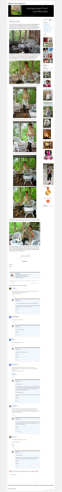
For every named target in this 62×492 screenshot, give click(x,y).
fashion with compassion (16, 3)
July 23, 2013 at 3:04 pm (15, 317)
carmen (17, 22)
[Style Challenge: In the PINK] (50, 39)
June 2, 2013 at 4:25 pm (15, 406)
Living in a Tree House (14, 21)
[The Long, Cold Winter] (45, 39)
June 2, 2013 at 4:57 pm (15, 365)
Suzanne (13, 436)
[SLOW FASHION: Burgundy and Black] (50, 55)
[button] (24, 41)
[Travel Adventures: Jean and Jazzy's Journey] (50, 50)
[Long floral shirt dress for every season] (45, 55)
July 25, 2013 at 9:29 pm (19, 327)
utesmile (13, 288)
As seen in (16, 15)
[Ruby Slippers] (45, 60)
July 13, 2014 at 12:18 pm (19, 301)
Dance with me (25, 15)
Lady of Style (14, 364)
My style (34, 15)
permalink (14, 281)
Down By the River (12, 19)
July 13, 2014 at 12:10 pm (15, 289)
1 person (20, 431)
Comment (36, 481)
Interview (30, 15)
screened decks (33, 280)
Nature (19, 280)
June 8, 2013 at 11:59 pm (15, 340)
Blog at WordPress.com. (51, 489)
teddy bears (37, 280)
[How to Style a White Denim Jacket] (50, 60)
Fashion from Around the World (35, 19)
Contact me (20, 15)
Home (10, 15)
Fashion (17, 280)
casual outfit (27, 280)
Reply (18, 312)
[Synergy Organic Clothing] (45, 50)
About (13, 15)
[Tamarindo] (50, 45)
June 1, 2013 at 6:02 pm (15, 437)
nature (30, 280)
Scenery (21, 280)
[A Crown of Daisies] (45, 45)
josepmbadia (14, 405)
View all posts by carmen (19, 277)
